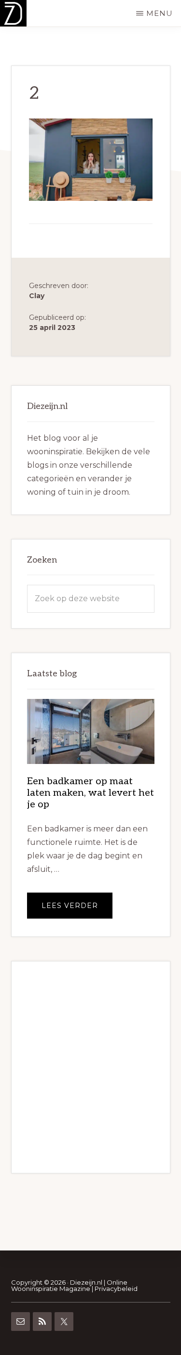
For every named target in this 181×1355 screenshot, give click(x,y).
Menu (159, 13)
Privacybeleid (116, 1288)
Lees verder (77, 910)
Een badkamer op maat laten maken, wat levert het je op (90, 793)
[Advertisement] (90, 1067)
